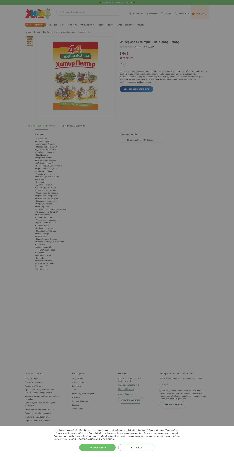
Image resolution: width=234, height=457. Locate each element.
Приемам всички (97, 448)
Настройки (136, 448)
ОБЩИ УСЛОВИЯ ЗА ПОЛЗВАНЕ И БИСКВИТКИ (92, 439)
